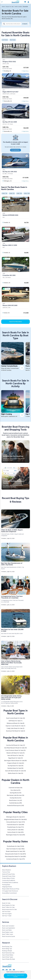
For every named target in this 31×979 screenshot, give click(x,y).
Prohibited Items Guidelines (10, 882)
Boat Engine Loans (7, 932)
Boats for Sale (6, 903)
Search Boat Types (7, 957)
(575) (15, 859)
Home (3, 6)
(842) (15, 829)
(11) (15, 721)
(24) (15, 755)
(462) (15, 819)
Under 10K (4, 193)
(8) (15, 723)
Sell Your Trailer (7, 916)
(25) (15, 748)
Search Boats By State (8, 959)
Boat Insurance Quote (8, 936)
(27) (15, 745)
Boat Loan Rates (7, 930)
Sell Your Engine (7, 913)
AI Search (24, 23)
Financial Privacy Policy (8, 876)
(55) (15, 790)
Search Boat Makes (7, 955)
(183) (15, 851)
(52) (15, 798)
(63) (15, 763)
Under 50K (19, 193)
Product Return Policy (8, 878)
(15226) (15, 846)
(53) (15, 773)
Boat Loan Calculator (8, 926)
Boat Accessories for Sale (9, 909)
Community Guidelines (8, 880)
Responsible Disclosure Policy (10, 889)
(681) (15, 856)
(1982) (15, 849)
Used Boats (5, 40)
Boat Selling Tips (7, 948)
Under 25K (11, 193)
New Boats (12, 40)
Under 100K (27, 193)
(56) (15, 768)
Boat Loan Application (8, 928)
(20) (15, 718)
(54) (15, 771)
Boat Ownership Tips (8, 953)
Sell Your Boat (6, 911)
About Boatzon (6, 870)
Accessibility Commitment (9, 893)
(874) (15, 854)
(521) (15, 817)
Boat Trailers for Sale (8, 907)
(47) (15, 800)
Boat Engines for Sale (8, 905)
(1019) (15, 822)
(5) (15, 728)
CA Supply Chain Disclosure (10, 891)
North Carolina (18, 6)
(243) (15, 805)
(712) (15, 827)
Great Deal (7, 198)
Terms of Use (6, 872)
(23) (15, 758)
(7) (15, 726)
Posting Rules (6, 884)
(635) (15, 832)
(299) (15, 803)
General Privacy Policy (8, 874)
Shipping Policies (7, 887)
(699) (15, 824)
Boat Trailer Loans (7, 934)
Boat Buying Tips (7, 946)
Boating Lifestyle (7, 951)
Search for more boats (15, 321)
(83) (15, 760)
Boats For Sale (9, 6)
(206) (15, 835)
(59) (15, 765)
